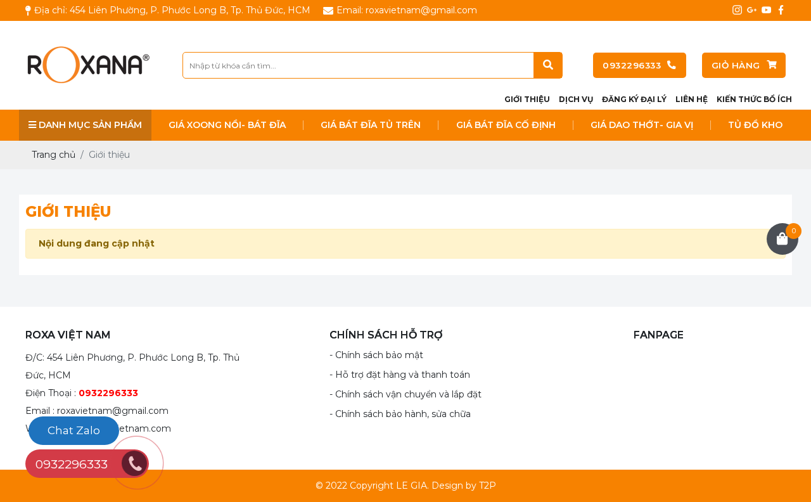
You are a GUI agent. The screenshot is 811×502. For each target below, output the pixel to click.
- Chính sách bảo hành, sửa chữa (400, 414)
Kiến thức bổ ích (754, 99)
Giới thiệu (527, 99)
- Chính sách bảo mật (376, 355)
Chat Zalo (74, 430)
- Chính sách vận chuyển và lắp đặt (405, 394)
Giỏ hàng (736, 65)
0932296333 (632, 65)
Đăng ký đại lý (634, 99)
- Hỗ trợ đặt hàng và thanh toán (399, 374)
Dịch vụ (576, 99)
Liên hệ (691, 99)
